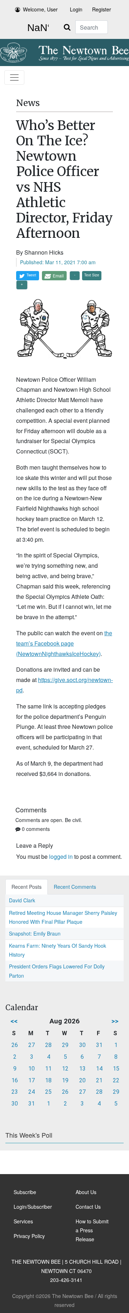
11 (48, 1068)
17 (31, 1080)
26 (14, 1045)
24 (31, 1091)
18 (48, 1080)
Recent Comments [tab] (75, 886)
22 (116, 1080)
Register (101, 9)
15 (116, 1068)
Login (76, 9)
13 (82, 1068)
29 (65, 1045)
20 (82, 1080)
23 (14, 1091)
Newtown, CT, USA (36, 28)
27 (31, 1045)
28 (48, 1045)
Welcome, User (40, 9)
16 (14, 1080)
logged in (61, 856)
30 (82, 1045)
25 (48, 1091)
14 (99, 1068)
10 (31, 1068)
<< (14, 1021)
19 (65, 1080)
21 (99, 1080)
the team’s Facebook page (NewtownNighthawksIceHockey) (64, 643)
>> (115, 1021)
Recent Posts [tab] (26, 886)
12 (65, 1068)
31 (99, 1045)
